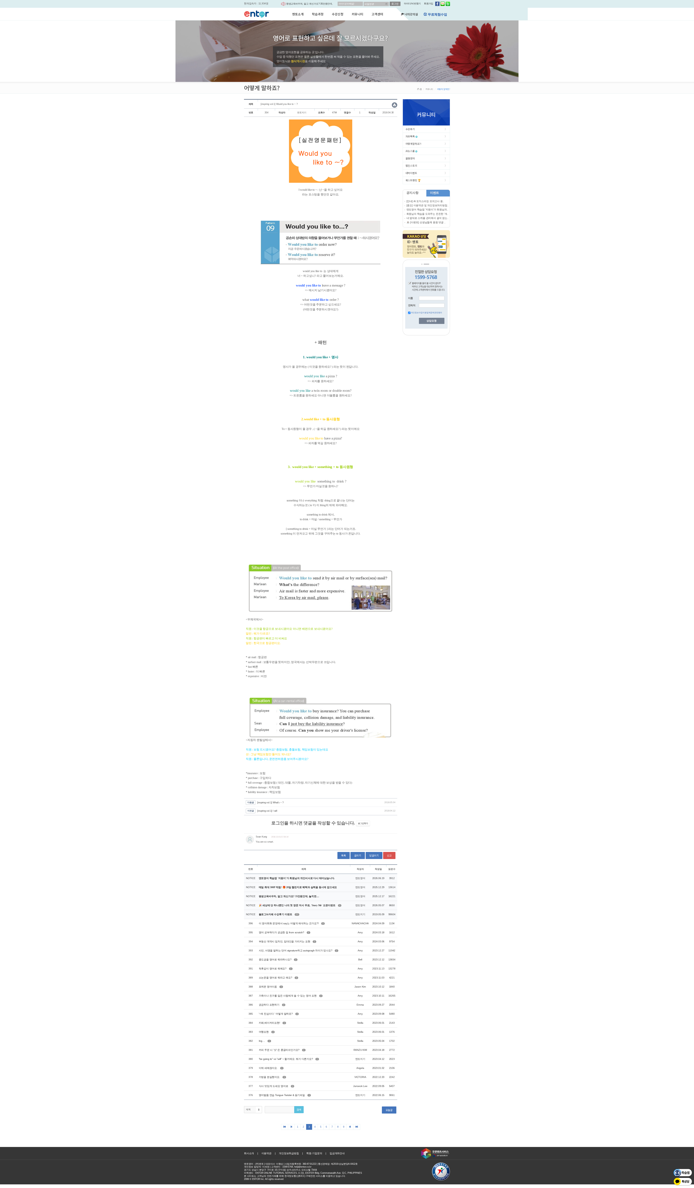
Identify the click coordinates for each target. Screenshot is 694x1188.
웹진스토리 (411, 165)
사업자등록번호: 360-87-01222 (300, 1164)
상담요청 (432, 320)
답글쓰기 (374, 855)
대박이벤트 (411, 173)
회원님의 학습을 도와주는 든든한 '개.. (427, 213)
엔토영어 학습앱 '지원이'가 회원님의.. (427, 209)
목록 (343, 855)
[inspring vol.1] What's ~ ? (270, 802)
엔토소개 (297, 14)
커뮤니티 (357, 14)
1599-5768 (287, 1166)
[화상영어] (256, 13)
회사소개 (249, 1153)
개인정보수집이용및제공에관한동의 (426, 312)
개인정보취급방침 (289, 1153)
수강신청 (337, 14)
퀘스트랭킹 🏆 (413, 180)
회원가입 (428, 3)
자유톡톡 (410, 136)
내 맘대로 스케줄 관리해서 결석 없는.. (427, 218)
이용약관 (266, 1153)
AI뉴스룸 (410, 151)
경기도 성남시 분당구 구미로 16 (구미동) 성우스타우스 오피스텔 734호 (280, 1169)
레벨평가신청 (437, 14)
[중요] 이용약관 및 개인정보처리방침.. (427, 205)
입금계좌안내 (337, 1153)
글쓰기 (357, 855)
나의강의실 (411, 14)
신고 (389, 855)
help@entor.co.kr (302, 1166)
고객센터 (377, 14)
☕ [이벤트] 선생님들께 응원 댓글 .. (426, 222)
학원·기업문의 (314, 1153)
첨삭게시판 (298, 61)
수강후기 (410, 129)
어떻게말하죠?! (413, 144)
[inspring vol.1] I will (267, 810)
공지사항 (412, 193)
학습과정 (317, 14)
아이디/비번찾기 (412, 3)
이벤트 (434, 193)
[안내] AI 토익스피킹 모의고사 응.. (425, 201)
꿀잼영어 (410, 158)
